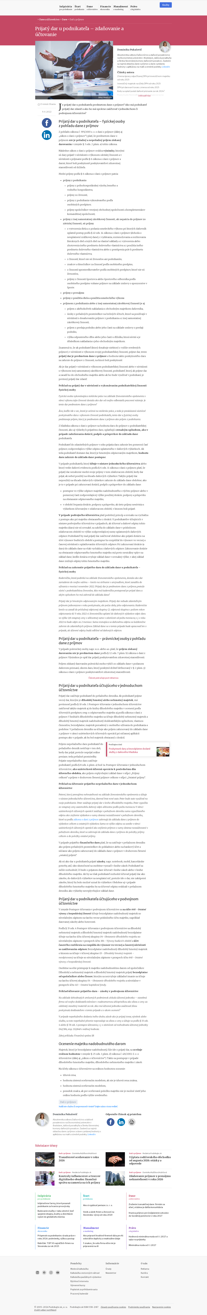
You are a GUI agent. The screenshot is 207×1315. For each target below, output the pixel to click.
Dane (64, 19)
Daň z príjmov (77, 19)
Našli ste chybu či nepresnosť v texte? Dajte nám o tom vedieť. (88, 1106)
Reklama (145, 1269)
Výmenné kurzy (77, 1285)
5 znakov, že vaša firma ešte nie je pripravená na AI (99, 1244)
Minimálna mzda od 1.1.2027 (142, 1245)
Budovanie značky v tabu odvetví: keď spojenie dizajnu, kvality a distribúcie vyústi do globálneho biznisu (56, 1214)
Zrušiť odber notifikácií (45, 1310)
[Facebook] (44, 1272)
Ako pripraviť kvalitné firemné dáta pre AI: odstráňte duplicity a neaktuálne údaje (103, 1237)
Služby (165, 5)
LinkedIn (166, 67)
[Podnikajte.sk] (45, 8)
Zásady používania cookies (113, 1307)
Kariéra (144, 1273)
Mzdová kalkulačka (79, 1269)
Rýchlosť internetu (79, 1281)
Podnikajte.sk (76, 1307)
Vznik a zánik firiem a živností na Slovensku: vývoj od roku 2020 (98, 1213)
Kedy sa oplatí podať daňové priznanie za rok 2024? (141, 91)
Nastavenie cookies (161, 1307)
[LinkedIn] (37, 1272)
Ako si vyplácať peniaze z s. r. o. (98, 1205)
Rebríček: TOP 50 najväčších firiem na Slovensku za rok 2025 (56, 1244)
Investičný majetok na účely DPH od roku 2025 (139, 83)
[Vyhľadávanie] (154, 7)
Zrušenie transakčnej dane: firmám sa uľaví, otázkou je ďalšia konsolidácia (147, 1206)
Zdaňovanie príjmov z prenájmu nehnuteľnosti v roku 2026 (150, 1178)
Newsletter (111, 1273)
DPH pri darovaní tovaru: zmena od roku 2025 (138, 87)
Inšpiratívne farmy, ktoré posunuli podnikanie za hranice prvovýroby (54, 1205)
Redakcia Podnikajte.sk (152, 1153)
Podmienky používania (139, 1307)
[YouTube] (57, 1272)
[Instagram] (51, 1272)
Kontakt (145, 1277)
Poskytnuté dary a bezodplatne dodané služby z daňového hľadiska (129, 750)
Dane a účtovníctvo (49, 19)
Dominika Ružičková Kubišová (84, 1153)
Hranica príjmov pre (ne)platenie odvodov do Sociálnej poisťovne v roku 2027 (149, 1214)
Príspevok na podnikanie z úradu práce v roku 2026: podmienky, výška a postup (56, 1237)
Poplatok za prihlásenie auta (83, 1289)
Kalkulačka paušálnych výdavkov (85, 1277)
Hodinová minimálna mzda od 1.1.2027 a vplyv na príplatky (148, 1238)
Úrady (108, 1269)
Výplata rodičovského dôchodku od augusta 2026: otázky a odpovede (150, 1160)
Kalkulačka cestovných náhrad (84, 1273)
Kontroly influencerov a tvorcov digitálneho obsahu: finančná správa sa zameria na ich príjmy (79, 1179)
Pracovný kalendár (79, 1293)
